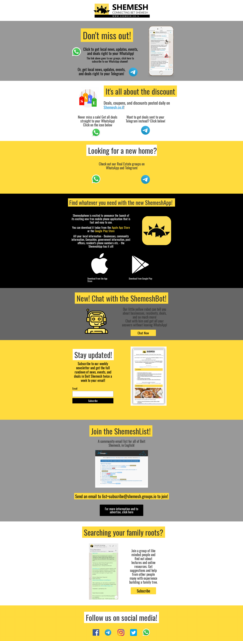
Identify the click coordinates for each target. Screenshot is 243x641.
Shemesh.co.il (114, 107)
